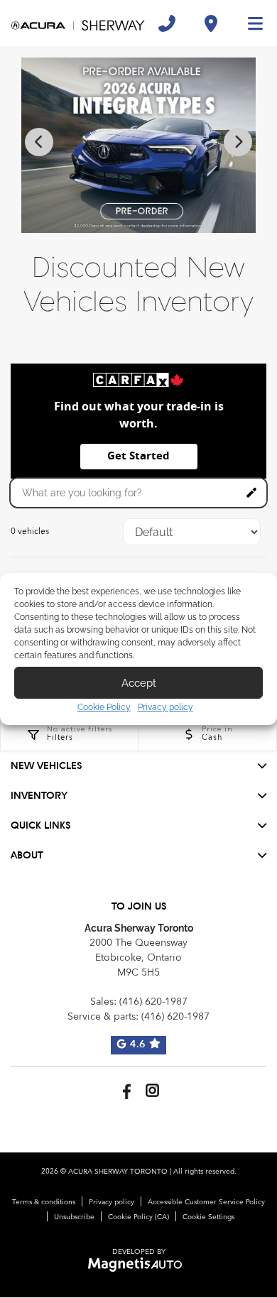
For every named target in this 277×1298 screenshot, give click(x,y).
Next (238, 142)
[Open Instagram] (152, 1090)
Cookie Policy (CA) (138, 1217)
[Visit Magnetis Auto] (139, 1264)
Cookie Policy (104, 707)
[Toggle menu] (249, 23)
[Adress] (211, 23)
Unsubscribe (74, 1217)
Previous (39, 142)
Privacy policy (165, 707)
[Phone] (167, 23)
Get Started (138, 456)
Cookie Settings (208, 1217)
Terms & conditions (43, 1202)
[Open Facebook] (125, 1090)
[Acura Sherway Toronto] (78, 23)
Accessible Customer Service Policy (206, 1202)
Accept (138, 683)
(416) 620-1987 (153, 1002)
